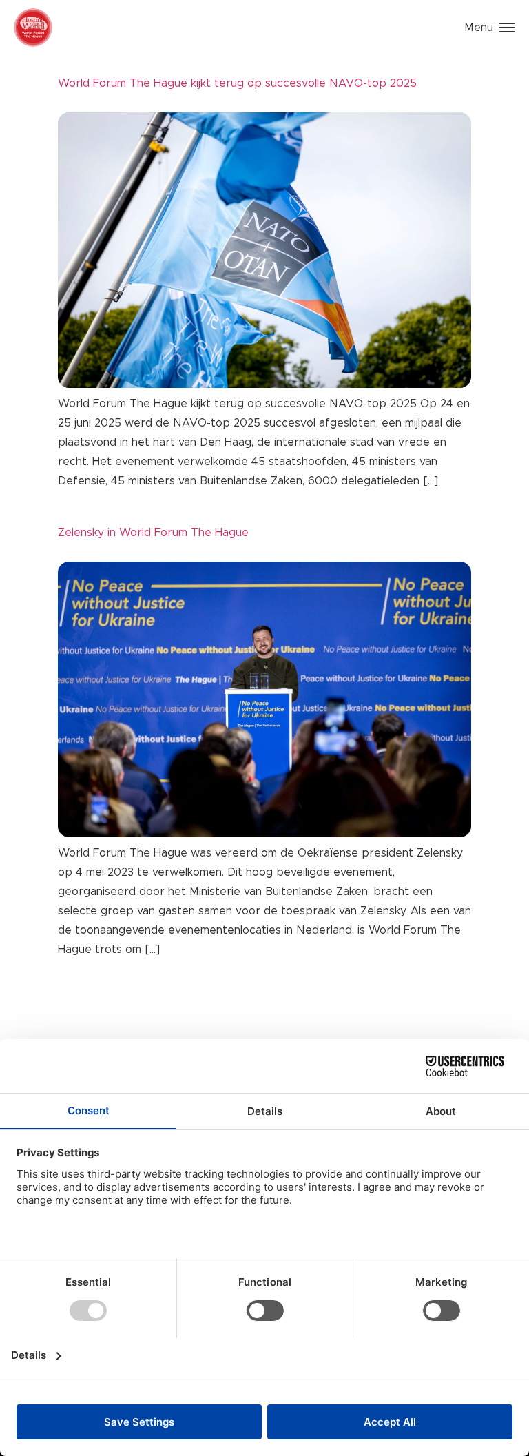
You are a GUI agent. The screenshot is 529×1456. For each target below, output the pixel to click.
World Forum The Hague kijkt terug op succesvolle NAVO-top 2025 (237, 83)
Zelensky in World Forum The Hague (153, 532)
